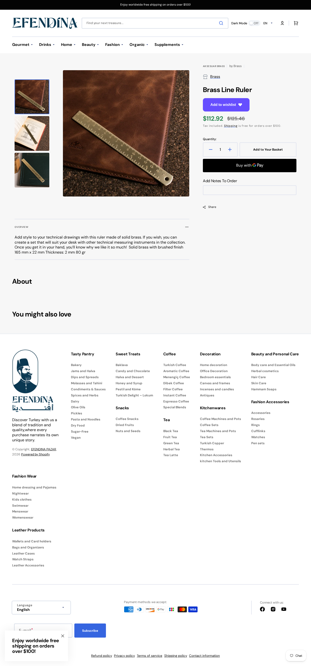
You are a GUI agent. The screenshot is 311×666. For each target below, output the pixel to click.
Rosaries (258, 419)
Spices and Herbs (84, 395)
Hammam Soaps (263, 389)
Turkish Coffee (174, 365)
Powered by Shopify (35, 454)
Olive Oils (78, 407)
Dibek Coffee (173, 383)
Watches (258, 437)
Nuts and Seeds (128, 431)
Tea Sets (206, 437)
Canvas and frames (215, 383)
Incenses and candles (217, 389)
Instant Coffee (174, 395)
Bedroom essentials (215, 377)
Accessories (260, 413)
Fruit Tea (170, 437)
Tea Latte (170, 455)
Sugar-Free (79, 431)
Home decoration (213, 365)
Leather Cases (23, 553)
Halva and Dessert (130, 377)
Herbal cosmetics (265, 371)
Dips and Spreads (85, 377)
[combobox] (155, 23)
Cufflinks (258, 431)
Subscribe (90, 631)
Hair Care (258, 377)
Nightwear (20, 493)
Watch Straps (23, 559)
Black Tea (170, 431)
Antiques (207, 395)
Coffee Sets (209, 425)
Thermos (207, 449)
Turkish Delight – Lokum (134, 395)
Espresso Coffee (176, 401)
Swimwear (20, 506)
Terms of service (149, 656)
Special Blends (174, 407)
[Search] (222, 23)
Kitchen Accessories (216, 455)
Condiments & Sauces (88, 389)
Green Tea (171, 443)
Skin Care (258, 383)
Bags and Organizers (28, 547)
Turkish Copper (212, 443)
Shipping (231, 126)
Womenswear (22, 517)
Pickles (76, 413)
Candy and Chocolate (133, 371)
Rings (255, 425)
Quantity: (209, 139)
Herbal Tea (171, 449)
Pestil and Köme (128, 389)
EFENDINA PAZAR (43, 449)
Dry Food (78, 425)
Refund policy (101, 656)
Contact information (204, 656)
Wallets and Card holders (31, 541)
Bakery (76, 365)
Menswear (20, 511)
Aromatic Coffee (176, 371)
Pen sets (258, 443)
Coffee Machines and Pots (220, 419)
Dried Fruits (125, 425)
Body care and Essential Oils (273, 365)
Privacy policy (124, 656)
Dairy (75, 401)
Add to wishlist (223, 104)
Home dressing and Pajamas (34, 487)
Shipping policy (175, 656)
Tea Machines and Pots (218, 431)
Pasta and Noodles (85, 419)
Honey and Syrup (129, 383)
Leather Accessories (28, 565)
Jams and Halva (83, 371)
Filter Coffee (173, 389)
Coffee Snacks (127, 419)
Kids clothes (22, 499)
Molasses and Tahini (86, 383)
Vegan (76, 437)
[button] (282, 23)
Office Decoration (214, 371)
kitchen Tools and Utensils (220, 461)
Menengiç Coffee (176, 377)
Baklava (122, 365)
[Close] (62, 636)
